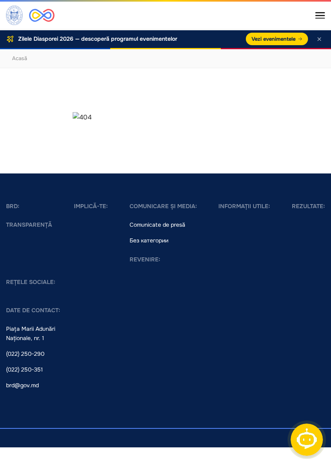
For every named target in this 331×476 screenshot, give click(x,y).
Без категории (149, 240)
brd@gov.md (22, 385)
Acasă (19, 58)
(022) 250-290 (25, 353)
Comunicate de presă (157, 224)
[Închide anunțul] (319, 39)
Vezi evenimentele (273, 38)
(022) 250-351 (24, 369)
